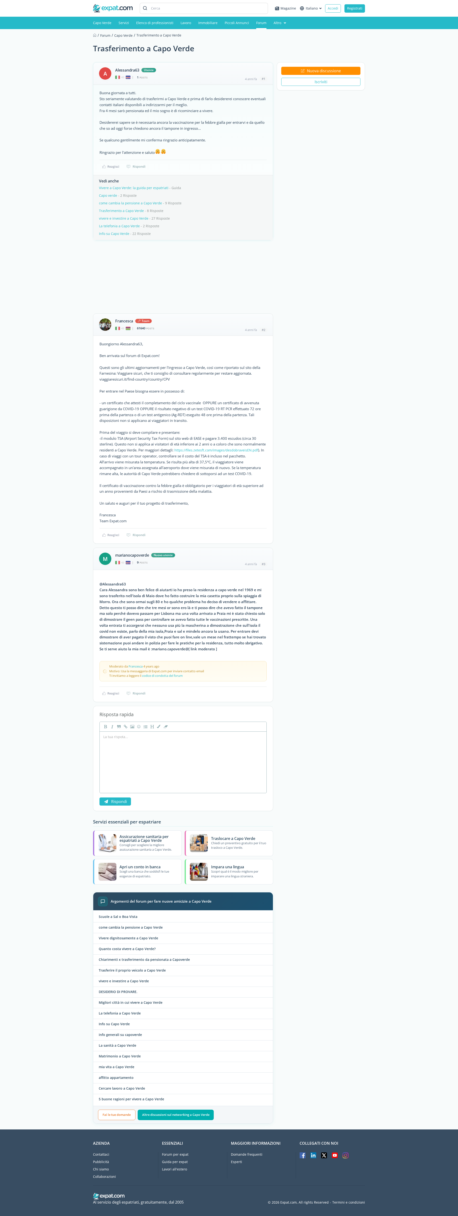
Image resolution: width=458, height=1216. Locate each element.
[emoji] (138, 727)
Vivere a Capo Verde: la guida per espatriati (133, 188)
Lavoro (186, 23)
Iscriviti (321, 81)
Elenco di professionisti (154, 23)
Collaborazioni (104, 1176)
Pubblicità (101, 1161)
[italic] (111, 727)
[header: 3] (151, 727)
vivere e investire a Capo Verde (123, 218)
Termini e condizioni (348, 1202)
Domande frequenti (246, 1154)
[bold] (105, 727)
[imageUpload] (131, 727)
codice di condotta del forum (162, 675)
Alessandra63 (127, 70)
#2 (263, 330)
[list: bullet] (145, 727)
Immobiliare (208, 23)
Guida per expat (175, 1161)
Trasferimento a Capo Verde (121, 210)
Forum (261, 23)
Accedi (333, 8)
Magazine (288, 8)
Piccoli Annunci (237, 23)
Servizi (124, 23)
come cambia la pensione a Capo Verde (130, 203)
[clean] (165, 727)
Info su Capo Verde (114, 233)
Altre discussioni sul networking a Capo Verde (175, 1115)
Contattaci (101, 1154)
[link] (125, 727)
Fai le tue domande (117, 1115)
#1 (263, 79)
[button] (158, 727)
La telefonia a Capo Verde (119, 226)
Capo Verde (102, 23)
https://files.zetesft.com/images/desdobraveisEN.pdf (216, 450)
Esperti (236, 1161)
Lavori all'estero (174, 1169)
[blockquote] (118, 727)
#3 (263, 564)
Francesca (124, 321)
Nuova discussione (324, 70)
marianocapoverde (132, 555)
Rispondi (139, 166)
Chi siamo (101, 1169)
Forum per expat (175, 1154)
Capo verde (108, 195)
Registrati (354, 8)
